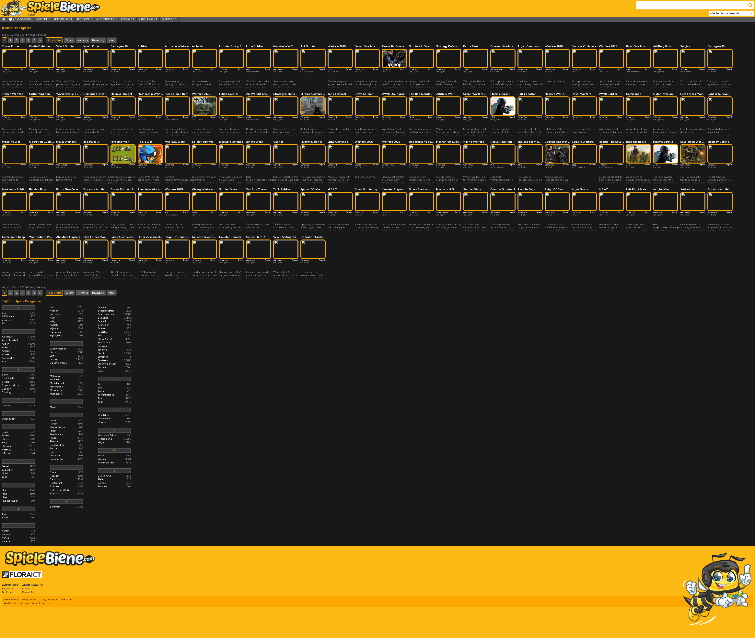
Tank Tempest (337, 94)
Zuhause (114, 486)
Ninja (66, 407)
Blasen (18, 381)
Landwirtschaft (66, 348)
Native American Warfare (503, 141)
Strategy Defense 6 (720, 141)
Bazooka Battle (636, 141)
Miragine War (11, 141)
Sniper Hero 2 (255, 237)
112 (18, 312)
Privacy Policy (28, 599)
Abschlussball (18, 340)
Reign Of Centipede (557, 189)
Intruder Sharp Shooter (231, 46)
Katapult (18, 541)
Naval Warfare (635, 46)
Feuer (18, 432)
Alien (18, 347)
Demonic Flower (94, 94)
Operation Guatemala (41, 141)
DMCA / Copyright (48, 599)
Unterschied (114, 418)
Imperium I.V (91, 141)
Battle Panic (471, 46)
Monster (66, 379)
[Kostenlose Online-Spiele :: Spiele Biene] (378, 558)
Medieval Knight (121, 94)
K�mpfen (66, 332)
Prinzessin (66, 455)
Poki (248, 69)
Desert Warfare (365, 46)
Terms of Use (11, 599)
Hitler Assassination (150, 237)
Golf (18, 477)
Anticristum (687, 189)
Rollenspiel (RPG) (66, 490)
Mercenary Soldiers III (14, 189)
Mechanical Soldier (448, 189)
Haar (18, 490)
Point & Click (66, 445)
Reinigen (66, 475)
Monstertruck (66, 383)
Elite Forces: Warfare (692, 94)
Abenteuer (18, 336)
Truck (114, 398)
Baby (18, 374)
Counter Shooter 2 (557, 141)
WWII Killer (91, 46)
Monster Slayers (392, 189)
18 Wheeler (18, 316)
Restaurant (66, 483)
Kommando (66, 314)
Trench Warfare (12, 94)
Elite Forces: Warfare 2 (96, 237)
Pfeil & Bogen (66, 427)
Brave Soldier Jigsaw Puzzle (367, 189)
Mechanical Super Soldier (448, 141)
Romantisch (66, 493)
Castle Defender (40, 46)
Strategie (114, 360)
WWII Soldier (65, 46)
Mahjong (66, 376)
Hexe (18, 497)
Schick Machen (114, 314)
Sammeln (66, 506)
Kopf (66, 317)
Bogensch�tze (18, 385)
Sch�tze (114, 332)
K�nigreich (66, 335)
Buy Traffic (7, 588)
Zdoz (302, 69)
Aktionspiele (84, 19)
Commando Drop (13, 237)
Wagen (114, 459)
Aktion (18, 343)
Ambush (197, 46)
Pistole (66, 441)
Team (114, 391)
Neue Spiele (43, 19)
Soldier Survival (718, 94)
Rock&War (145, 141)
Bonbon (18, 388)
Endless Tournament (530, 141)
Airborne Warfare (177, 46)
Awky (248, 117)
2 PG (330, 69)
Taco (114, 384)
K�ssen (66, 328)
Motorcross (66, 386)
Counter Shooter (230, 237)
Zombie (114, 483)
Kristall (66, 324)
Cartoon (18, 405)
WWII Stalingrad (393, 94)
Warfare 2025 (337, 46)
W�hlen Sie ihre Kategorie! (724, 13)
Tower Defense (114, 394)
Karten (18, 537)
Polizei (66, 448)
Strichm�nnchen (114, 363)
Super (114, 371)
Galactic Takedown (204, 237)
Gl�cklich (18, 470)
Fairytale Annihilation (96, 189)
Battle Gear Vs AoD (68, 189)
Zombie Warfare (583, 141)
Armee (18, 354)
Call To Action (527, 94)
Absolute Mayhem (68, 237)
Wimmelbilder (114, 462)
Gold (18, 473)
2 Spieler (18, 320)
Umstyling (114, 415)
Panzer (66, 420)
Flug (18, 442)
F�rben (18, 453)
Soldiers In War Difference (421, 46)
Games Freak (496, 69)
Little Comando (338, 141)
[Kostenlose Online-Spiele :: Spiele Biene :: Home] (3, 19)
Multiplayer (66, 393)
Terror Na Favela (393, 46)
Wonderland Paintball (41, 237)
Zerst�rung (114, 475)
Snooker (114, 346)
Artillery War (445, 94)
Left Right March (637, 189)
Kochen (66, 310)
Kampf (18, 530)
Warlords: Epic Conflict (68, 94)
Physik (66, 437)
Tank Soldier (281, 189)
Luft (66, 355)
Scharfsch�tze (114, 310)
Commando (633, 94)
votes (112, 40)
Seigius (685, 46)
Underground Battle (421, 141)
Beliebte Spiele (63, 19)
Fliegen (18, 439)
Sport (114, 353)
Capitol (278, 141)
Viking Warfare (473, 141)
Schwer (114, 328)
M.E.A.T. (332, 189)
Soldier (142, 46)
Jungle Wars (254, 141)
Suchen (114, 367)
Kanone (18, 534)
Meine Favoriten (22, 19)
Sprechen (114, 356)
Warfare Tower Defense (258, 189)
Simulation (114, 342)
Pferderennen (66, 434)
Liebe (66, 352)
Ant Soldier (308, 46)
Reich (66, 472)
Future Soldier (228, 94)
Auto (18, 361)
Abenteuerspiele (106, 19)
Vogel (114, 442)
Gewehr (18, 466)
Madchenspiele (148, 19)
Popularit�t (54, 40)
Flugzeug (18, 446)
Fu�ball (18, 449)
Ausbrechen (18, 358)
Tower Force (10, 46)
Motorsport (66, 390)
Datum (69, 40)
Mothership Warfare (150, 94)
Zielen (114, 479)
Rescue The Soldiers (611, 141)
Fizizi (140, 117)
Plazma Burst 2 (500, 94)
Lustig (66, 359)
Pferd (66, 430)
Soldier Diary (228, 189)
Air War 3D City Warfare (258, 94)
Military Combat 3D (313, 94)
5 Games (196, 69)
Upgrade (114, 422)
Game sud (6, 69)
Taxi (114, 387)
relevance (82, 40)
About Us (27, 588)
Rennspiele (127, 19)
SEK (114, 335)
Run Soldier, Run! (176, 94)
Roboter (66, 486)
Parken (66, 423)
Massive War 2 (283, 46)
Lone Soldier (254, 46)
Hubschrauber (18, 500)
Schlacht (114, 321)
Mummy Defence (311, 141)
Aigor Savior (580, 189)
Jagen (18, 514)
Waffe (114, 455)
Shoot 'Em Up (114, 339)
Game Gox (88, 69)
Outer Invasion (663, 94)
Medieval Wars (175, 141)
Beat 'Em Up (18, 378)
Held (18, 493)
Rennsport (66, 479)
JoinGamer (603, 165)
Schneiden (114, 324)
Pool (66, 452)
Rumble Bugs (38, 189)
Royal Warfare (581, 94)
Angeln (18, 350)
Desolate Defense (231, 141)
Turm (114, 401)
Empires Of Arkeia (584, 46)
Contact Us (28, 592)
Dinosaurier (18, 418)
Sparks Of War (310, 189)
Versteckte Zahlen (114, 435)
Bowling (18, 392)
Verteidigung (114, 438)
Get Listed (7, 592)
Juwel (18, 517)
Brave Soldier (364, 94)
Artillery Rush (662, 46)
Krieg (66, 321)
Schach (114, 307)
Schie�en (114, 317)
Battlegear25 (119, 46)
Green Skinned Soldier (123, 189)
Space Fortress (419, 189)
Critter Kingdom (40, 94)
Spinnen (114, 349)
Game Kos (60, 69)
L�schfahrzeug (66, 362)
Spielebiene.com (22, 603)
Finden (18, 435)
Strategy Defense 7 (448, 46)
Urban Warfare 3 (474, 94)
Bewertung (98, 40)
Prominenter (66, 459)
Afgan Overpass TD (530, 46)
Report (23, 69)
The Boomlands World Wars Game (421, 94)
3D (18, 323)
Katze (66, 307)
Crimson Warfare (501, 46)
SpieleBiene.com (56, 8)
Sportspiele (169, 19)
